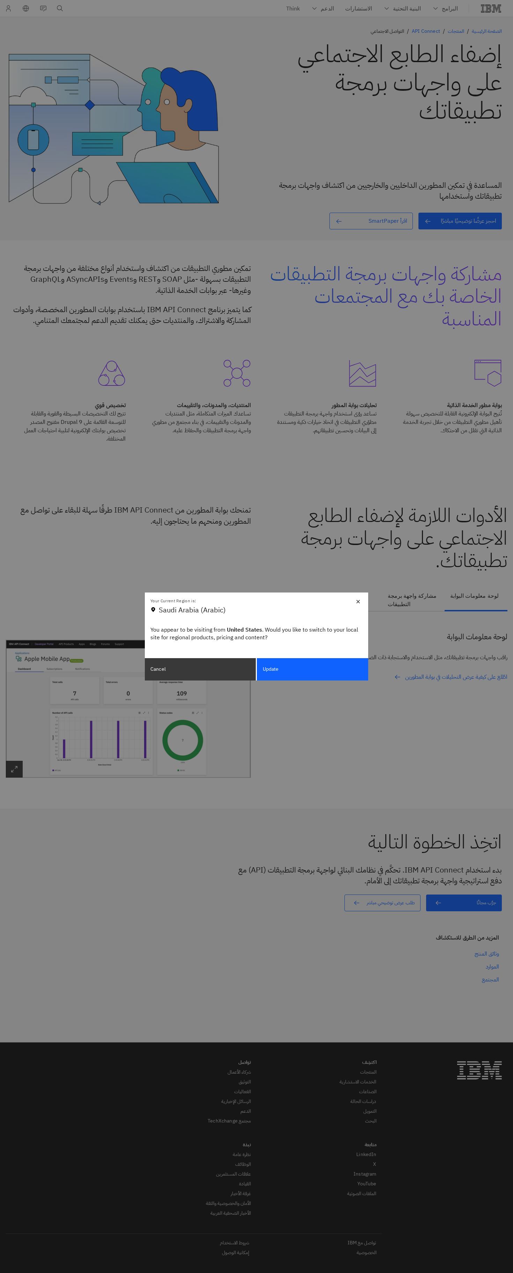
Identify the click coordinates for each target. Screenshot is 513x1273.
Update (271, 669)
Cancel (158, 669)
